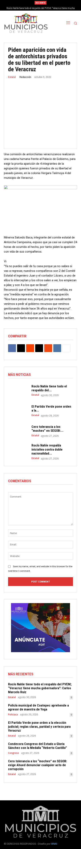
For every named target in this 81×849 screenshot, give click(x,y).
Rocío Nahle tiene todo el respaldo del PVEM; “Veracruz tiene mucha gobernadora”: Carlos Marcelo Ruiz (40, 688)
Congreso (13, 753)
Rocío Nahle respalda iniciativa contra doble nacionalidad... (47, 449)
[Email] (39, 348)
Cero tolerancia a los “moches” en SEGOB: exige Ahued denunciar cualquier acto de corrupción (37, 765)
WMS (54, 843)
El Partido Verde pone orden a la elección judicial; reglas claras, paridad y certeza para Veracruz (39, 727)
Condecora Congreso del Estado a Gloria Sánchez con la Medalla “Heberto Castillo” (37, 746)
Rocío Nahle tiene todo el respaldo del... (49, 388)
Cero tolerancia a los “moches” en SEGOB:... (47, 429)
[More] (66, 348)
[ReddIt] (30, 348)
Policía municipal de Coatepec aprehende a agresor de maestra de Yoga (38, 707)
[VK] (57, 348)
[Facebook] (12, 348)
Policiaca (13, 714)
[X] (21, 348)
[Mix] (48, 348)
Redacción (25, 77)
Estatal (12, 77)
